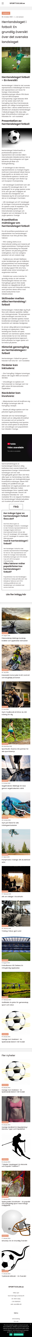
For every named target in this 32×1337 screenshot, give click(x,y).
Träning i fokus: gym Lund (11, 931)
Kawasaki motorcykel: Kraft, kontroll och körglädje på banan (15, 676)
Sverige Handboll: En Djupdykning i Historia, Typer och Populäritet (15, 1128)
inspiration (5, 633)
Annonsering (16, 1319)
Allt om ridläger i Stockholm (12, 896)
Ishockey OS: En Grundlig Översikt (14, 1241)
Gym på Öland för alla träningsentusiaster (10, 824)
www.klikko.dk (17, 1304)
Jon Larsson (20, 17)
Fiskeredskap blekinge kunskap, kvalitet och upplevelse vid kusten (15, 639)
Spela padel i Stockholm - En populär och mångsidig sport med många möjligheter (16, 1203)
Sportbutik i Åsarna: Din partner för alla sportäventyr (15, 750)
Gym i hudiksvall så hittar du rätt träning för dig (14, 713)
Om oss (16, 1321)
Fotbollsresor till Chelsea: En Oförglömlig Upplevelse (12, 966)
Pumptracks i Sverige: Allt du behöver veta (16, 861)
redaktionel (6, 13)
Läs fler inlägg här (16, 594)
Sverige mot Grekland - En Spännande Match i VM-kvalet (13, 1040)
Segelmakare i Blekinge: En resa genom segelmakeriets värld (14, 787)
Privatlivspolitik (18, 1334)
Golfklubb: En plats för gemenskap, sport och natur (15, 1003)
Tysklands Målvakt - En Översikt (14, 1276)
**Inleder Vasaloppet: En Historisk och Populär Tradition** (14, 1165)
